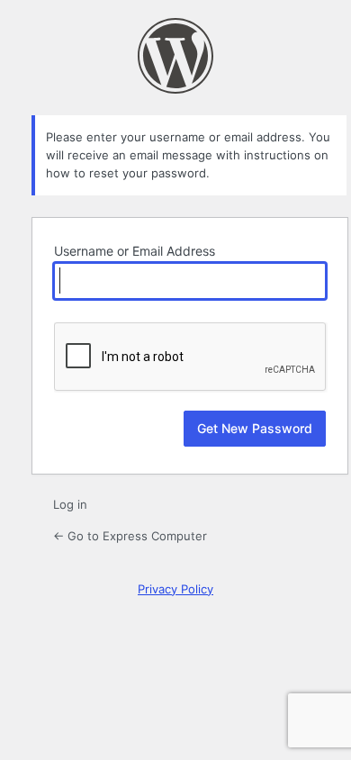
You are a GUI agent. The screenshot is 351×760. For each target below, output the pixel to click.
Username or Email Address (134, 250)
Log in (70, 504)
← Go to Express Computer (130, 536)
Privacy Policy (175, 589)
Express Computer (175, 56)
